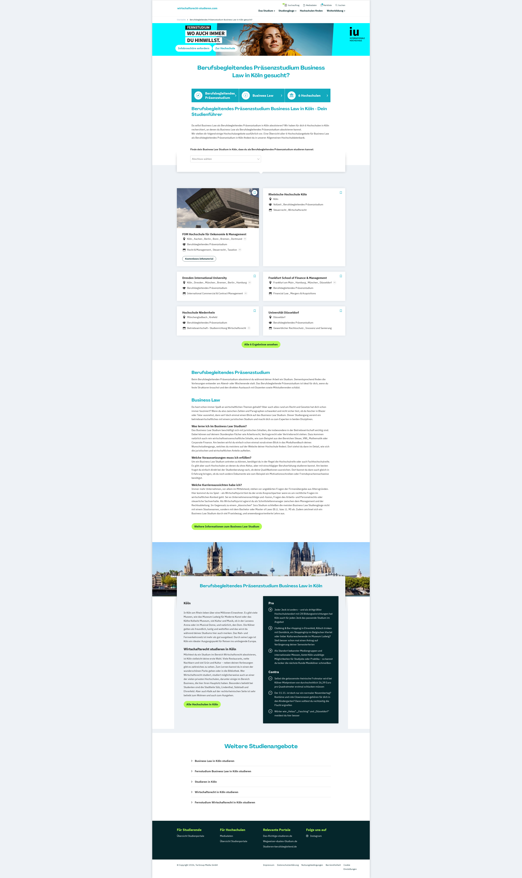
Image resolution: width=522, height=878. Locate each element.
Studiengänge (286, 10)
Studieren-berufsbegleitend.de (280, 846)
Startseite (181, 19)
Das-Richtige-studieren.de (277, 835)
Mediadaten (226, 835)
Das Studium (265, 10)
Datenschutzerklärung (288, 865)
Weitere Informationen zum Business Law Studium (226, 526)
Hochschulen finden (311, 10)
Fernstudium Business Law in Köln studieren (223, 771)
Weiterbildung (335, 10)
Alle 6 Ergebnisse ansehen (261, 344)
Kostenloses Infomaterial (199, 258)
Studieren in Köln (206, 781)
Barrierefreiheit (333, 865)
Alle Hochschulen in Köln (202, 704)
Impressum (268, 865)
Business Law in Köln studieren (214, 761)
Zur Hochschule (225, 48)
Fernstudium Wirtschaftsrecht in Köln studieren (225, 802)
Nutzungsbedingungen (312, 865)
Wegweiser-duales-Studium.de (280, 841)
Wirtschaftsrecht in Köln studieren (216, 792)
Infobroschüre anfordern (193, 48)
